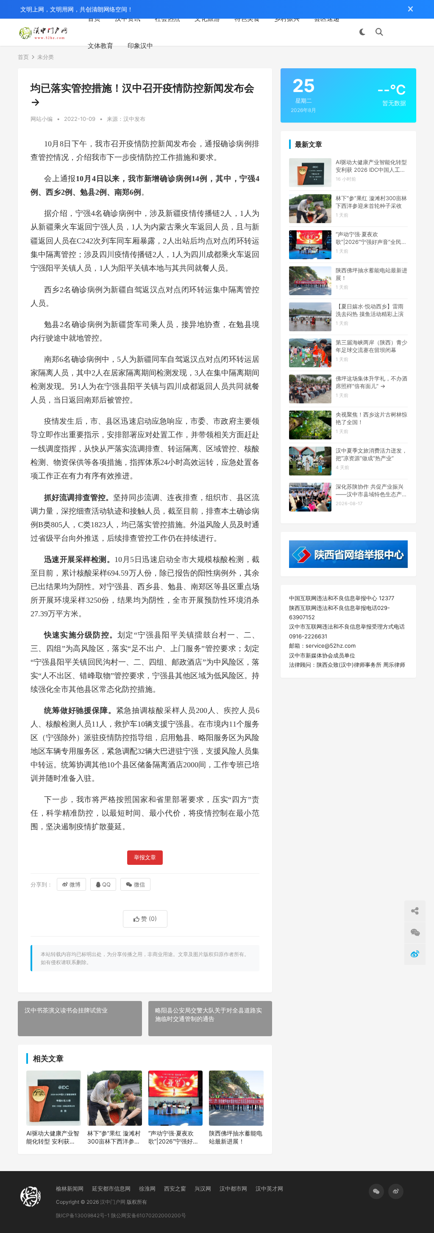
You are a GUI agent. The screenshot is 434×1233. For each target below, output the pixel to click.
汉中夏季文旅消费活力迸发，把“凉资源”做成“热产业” (371, 454)
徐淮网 (147, 1188)
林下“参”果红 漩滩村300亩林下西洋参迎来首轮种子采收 (114, 1138)
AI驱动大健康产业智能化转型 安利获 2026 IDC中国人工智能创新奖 (52, 1138)
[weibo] (395, 1191)
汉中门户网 (112, 1202)
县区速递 (326, 18)
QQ (106, 884)
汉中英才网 (269, 1188)
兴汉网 (203, 1188)
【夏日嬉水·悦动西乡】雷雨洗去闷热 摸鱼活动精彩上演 (369, 310)
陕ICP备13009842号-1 (83, 1215)
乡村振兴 (287, 18)
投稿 (403, 32)
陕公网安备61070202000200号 (148, 1215)
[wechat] (376, 1191)
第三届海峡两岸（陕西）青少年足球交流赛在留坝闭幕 (371, 346)
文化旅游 (207, 18)
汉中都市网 (233, 1188)
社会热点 (167, 18)
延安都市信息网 (111, 1188)
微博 (75, 884)
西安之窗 (175, 1188)
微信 (139, 884)
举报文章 (145, 857)
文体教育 (100, 46)
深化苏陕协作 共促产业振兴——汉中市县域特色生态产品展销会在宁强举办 (371, 490)
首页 (94, 18)
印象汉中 (140, 46)
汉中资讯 (127, 18)
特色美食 (247, 18)
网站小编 (42, 118)
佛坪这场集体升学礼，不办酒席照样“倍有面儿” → (371, 382)
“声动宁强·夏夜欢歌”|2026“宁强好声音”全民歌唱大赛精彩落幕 (173, 1138)
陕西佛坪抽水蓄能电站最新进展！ (235, 1137)
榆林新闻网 (69, 1188)
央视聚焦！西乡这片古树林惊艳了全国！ (371, 418)
